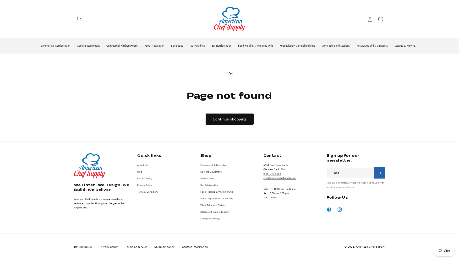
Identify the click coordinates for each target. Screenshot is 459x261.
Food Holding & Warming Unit (216, 191)
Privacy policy (108, 246)
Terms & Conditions (147, 191)
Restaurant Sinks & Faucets (214, 211)
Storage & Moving (209, 218)
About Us (142, 164)
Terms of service (136, 246)
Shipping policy (164, 246)
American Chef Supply (370, 246)
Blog (139, 171)
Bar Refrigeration (209, 184)
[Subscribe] (379, 173)
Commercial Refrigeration (213, 164)
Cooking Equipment (211, 171)
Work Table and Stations (213, 204)
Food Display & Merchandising (216, 198)
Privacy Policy (144, 184)
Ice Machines (207, 178)
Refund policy (83, 246)
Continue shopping (229, 119)
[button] (79, 19)
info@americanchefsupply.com (279, 177)
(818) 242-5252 (272, 173)
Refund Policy (144, 178)
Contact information (195, 246)
